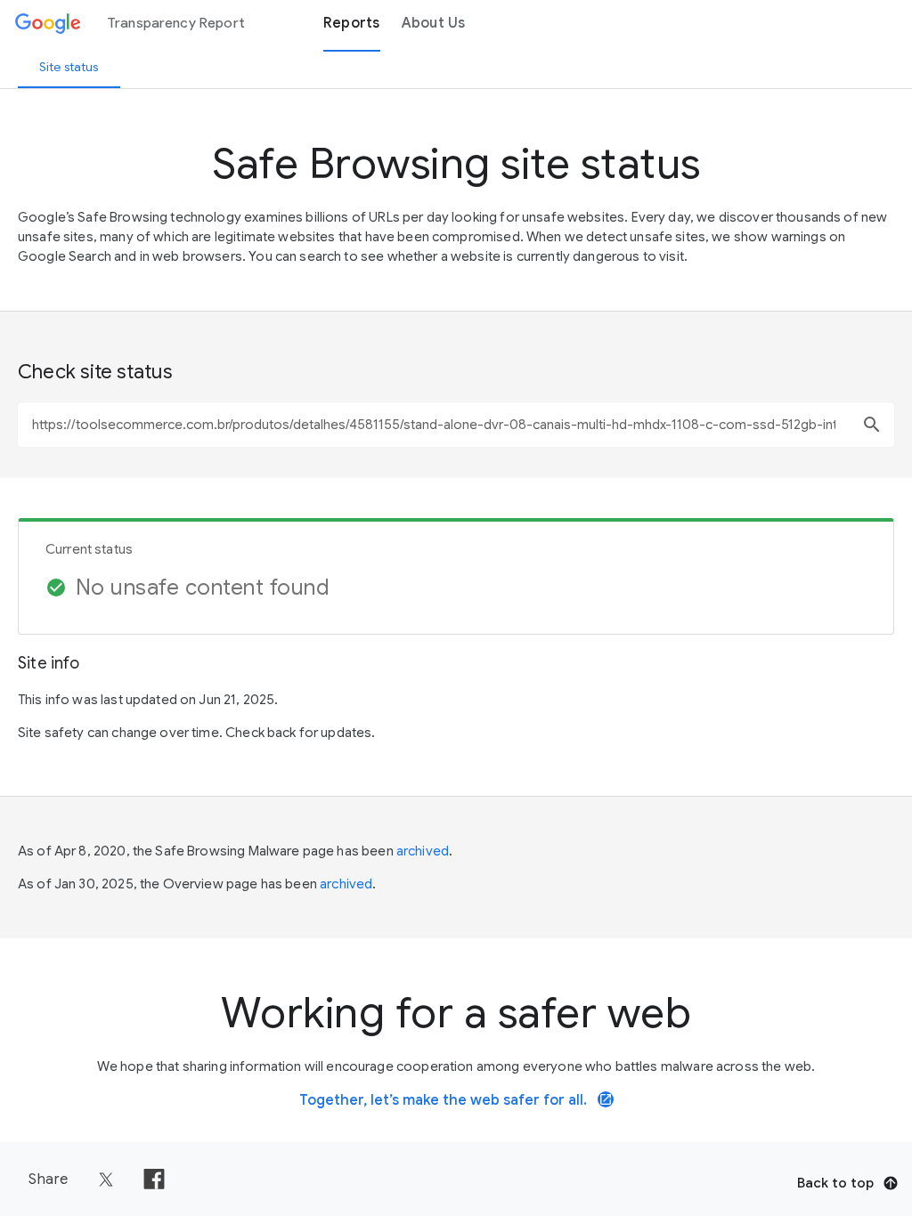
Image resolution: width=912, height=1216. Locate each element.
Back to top (835, 1183)
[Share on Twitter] (106, 1179)
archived (422, 851)
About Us (434, 23)
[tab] (69, 66)
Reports (351, 23)
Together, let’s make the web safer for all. (456, 1100)
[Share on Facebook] (154, 1179)
